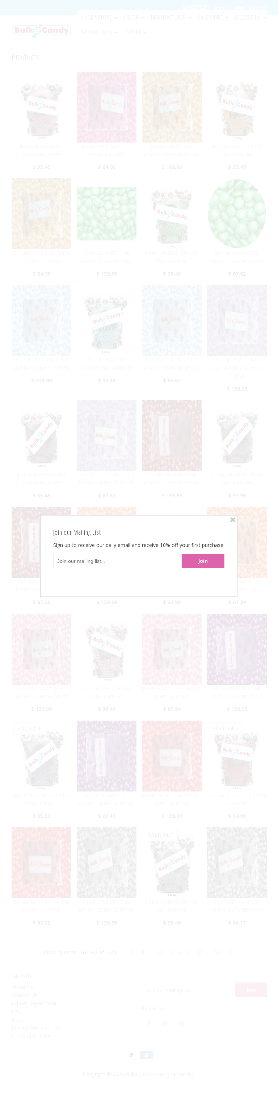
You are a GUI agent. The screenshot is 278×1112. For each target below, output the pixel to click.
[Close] (232, 519)
